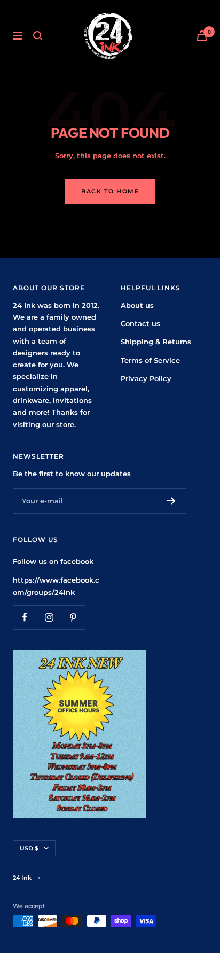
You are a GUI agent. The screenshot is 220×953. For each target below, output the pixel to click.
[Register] (171, 501)
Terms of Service (150, 360)
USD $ (29, 848)
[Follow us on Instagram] (49, 617)
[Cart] (202, 35)
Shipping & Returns (156, 341)
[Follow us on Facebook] (25, 617)
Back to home (110, 191)
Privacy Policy (146, 378)
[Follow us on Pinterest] (73, 617)
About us (137, 305)
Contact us (140, 323)
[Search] (38, 36)
